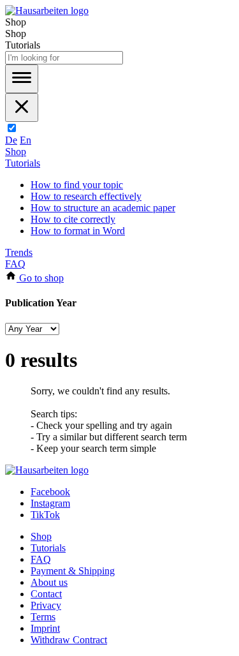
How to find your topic (77, 184)
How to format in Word (78, 230)
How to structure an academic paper (103, 207)
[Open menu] (21, 78)
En (25, 140)
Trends (19, 252)
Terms (43, 616)
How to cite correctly (73, 219)
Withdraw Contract (69, 639)
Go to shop (40, 277)
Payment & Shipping (73, 570)
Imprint (45, 628)
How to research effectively (86, 196)
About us (49, 582)
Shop (15, 151)
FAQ (15, 263)
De (11, 140)
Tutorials (22, 163)
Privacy (46, 605)
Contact (46, 593)
